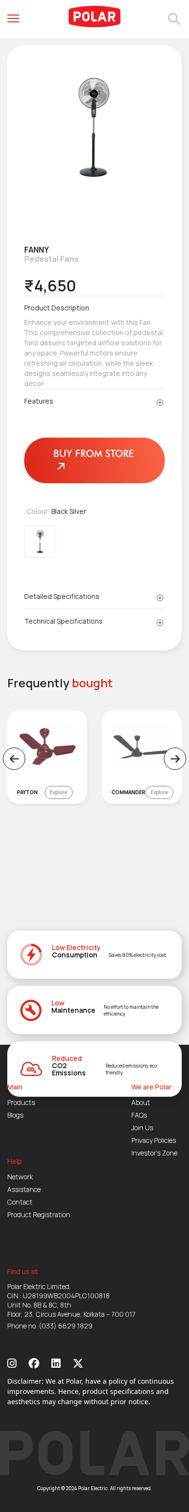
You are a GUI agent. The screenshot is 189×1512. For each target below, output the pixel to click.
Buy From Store (93, 453)
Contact (19, 1201)
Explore (58, 792)
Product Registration (38, 1214)
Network (20, 1176)
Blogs (15, 1115)
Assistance (24, 1189)
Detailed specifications (61, 596)
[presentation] (14, 759)
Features (38, 401)
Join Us (142, 1127)
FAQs (139, 1115)
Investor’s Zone (154, 1152)
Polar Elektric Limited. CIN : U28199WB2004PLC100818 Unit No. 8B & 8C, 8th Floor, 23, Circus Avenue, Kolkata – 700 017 (71, 1300)
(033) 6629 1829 (66, 1325)
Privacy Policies (153, 1140)
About (140, 1102)
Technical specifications (63, 621)
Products (21, 1102)
